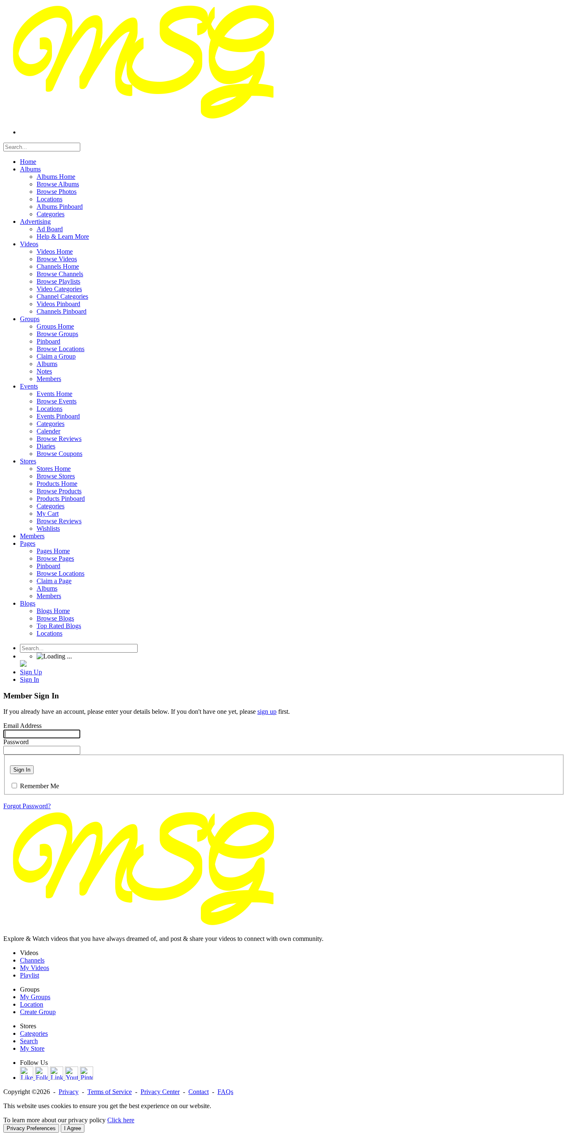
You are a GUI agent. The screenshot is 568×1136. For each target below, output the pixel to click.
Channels (32, 960)
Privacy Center (160, 1091)
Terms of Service (109, 1091)
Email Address (22, 725)
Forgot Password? (27, 805)
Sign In (21, 770)
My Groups (35, 996)
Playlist (29, 975)
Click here (120, 1120)
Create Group (38, 1011)
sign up (267, 711)
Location (31, 1004)
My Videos (34, 967)
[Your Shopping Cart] (23, 664)
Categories (34, 1033)
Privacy (69, 1091)
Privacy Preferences (31, 1128)
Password (16, 741)
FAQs (225, 1091)
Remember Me (39, 786)
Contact (198, 1091)
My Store (32, 1048)
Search (29, 1040)
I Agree (72, 1128)
